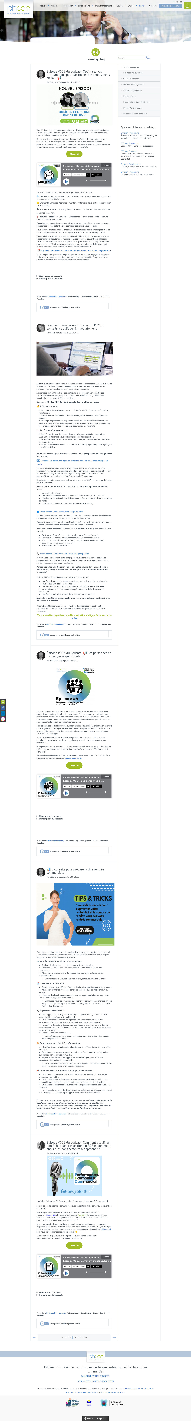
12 (81, 1337)
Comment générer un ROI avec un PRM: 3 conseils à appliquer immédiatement (75, 327)
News (141, 5)
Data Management (103, 5)
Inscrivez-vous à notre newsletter (95, 1381)
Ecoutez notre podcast (96, 1418)
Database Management (133, 84)
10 (75, 1337)
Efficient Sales (129, 96)
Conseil (54, 5)
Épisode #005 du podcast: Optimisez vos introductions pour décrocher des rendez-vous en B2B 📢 (78, 75)
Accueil (43, 5)
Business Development (133, 72)
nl (177, 2)
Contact (152, 5)
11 (78, 1337)
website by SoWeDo (145, 1389)
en (181, 2)
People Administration (133, 108)
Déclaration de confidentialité (112, 1393)
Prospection (68, 5)
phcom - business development (19, 9)
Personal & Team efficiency (135, 113)
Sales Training (84, 5)
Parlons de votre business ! (95, 1376)
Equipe (120, 5)
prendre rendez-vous (73, 758)
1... (63, 1337)
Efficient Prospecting (132, 90)
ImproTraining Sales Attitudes (136, 102)
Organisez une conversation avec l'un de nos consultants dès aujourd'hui (75, 250)
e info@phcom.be (130, 1389)
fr (173, 2)
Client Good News (131, 78)
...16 (85, 1337)
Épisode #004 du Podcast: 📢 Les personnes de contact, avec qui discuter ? (79, 654)
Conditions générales (90, 1393)
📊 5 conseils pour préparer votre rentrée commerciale (75, 871)
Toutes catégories (131, 67)
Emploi (131, 5)
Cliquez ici (74, 154)
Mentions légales (73, 1393)
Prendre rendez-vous (170, 5)
